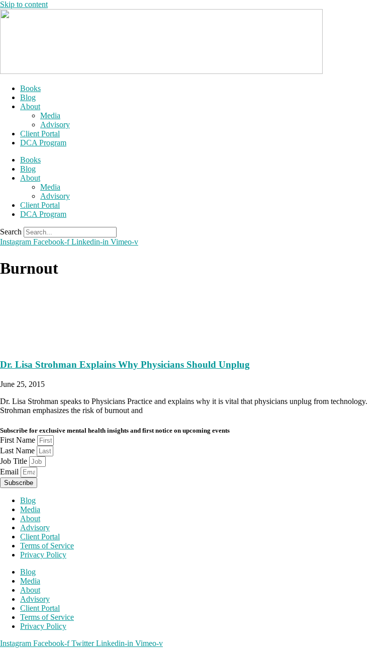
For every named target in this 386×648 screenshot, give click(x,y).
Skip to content (24, 4)
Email (10, 471)
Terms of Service (47, 545)
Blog (28, 97)
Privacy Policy (43, 554)
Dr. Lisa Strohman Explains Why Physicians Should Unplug (125, 364)
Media (50, 115)
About (30, 106)
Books (30, 88)
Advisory (55, 124)
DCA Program (43, 142)
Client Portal (40, 133)
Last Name (18, 450)
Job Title (14, 461)
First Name (18, 440)
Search (11, 231)
